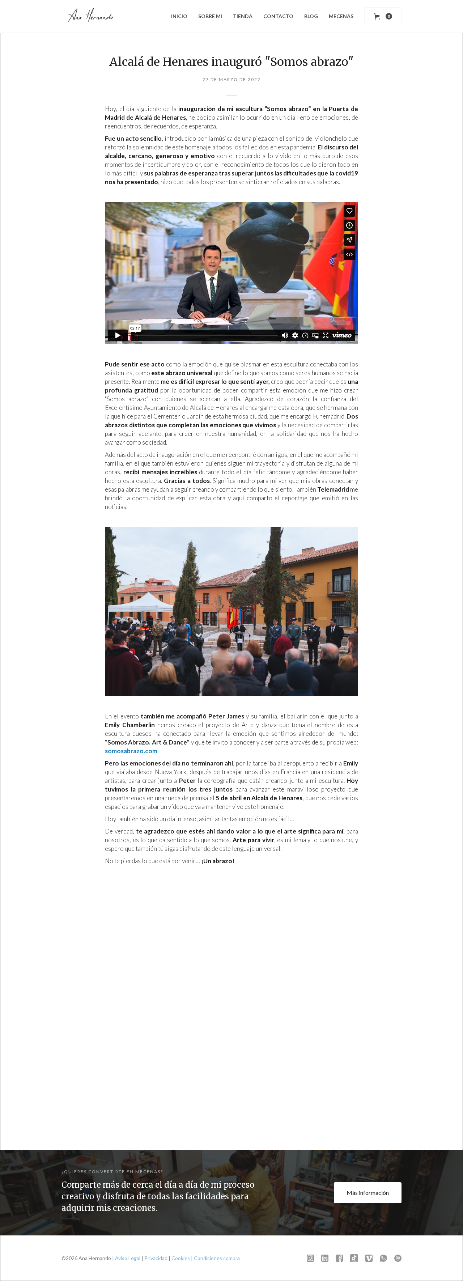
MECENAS (341, 16)
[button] (383, 16)
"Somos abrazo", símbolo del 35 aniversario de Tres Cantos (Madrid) (343, 1096)
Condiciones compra (217, 1258)
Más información (368, 1192)
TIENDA (242, 16)
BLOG (311, 16)
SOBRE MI (210, 16)
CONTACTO (278, 16)
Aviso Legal (127, 1258)
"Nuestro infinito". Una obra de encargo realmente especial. (230, 1096)
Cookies (180, 1258)
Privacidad (155, 1258)
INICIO (179, 16)
